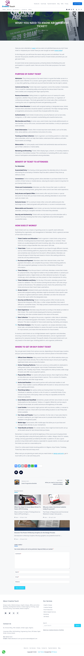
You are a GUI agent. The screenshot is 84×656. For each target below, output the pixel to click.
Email (17, 577)
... (29, 514)
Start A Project (77, 3)
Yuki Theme (41, 652)
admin (38, 30)
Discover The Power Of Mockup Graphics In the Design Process (34, 533)
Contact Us (24, 9)
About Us (9, 9)
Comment (18, 553)
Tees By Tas (36, 3)
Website (17, 582)
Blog (58, 3)
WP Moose (54, 652)
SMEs (62, 3)
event (34, 48)
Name (17, 572)
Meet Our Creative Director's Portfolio (53, 630)
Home (4, 9)
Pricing (66, 3)
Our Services (16, 9)
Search (45, 623)
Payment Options (51, 3)
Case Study (43, 3)
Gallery (30, 9)
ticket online (58, 50)
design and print (58, 453)
